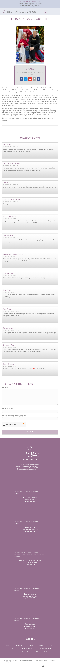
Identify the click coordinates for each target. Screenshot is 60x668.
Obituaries (10, 648)
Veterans (12, 652)
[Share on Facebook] (21, 79)
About (41, 645)
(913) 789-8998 (30, 565)
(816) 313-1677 (37, 4)
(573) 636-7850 (30, 531)
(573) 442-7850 (35, 6)
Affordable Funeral (45, 648)
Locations (19, 645)
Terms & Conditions (49, 660)
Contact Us (25, 652)
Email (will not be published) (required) (14, 415)
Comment (5, 387)
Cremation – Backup (26, 648)
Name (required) (7, 408)
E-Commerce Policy (42, 652)
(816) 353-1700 (30, 501)
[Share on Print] (34, 79)
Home (7, 645)
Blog (51, 645)
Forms (31, 645)
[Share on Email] (30, 79)
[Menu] (46, 12)
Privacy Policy (5, 661)
